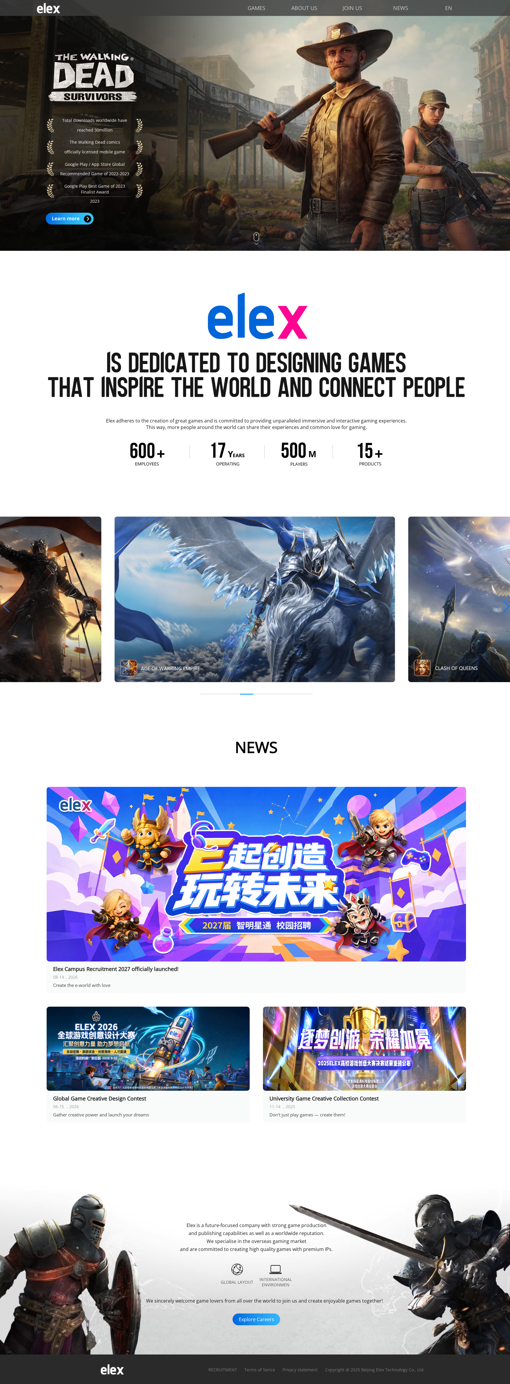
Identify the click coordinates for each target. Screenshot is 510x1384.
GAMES (256, 8)
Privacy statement (300, 1369)
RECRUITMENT (222, 1369)
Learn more (70, 219)
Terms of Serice (259, 1369)
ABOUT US (304, 8)
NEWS (400, 8)
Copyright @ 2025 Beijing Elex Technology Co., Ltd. (375, 1369)
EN (448, 8)
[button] (6, 607)
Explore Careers (256, 1319)
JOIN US (352, 8)
